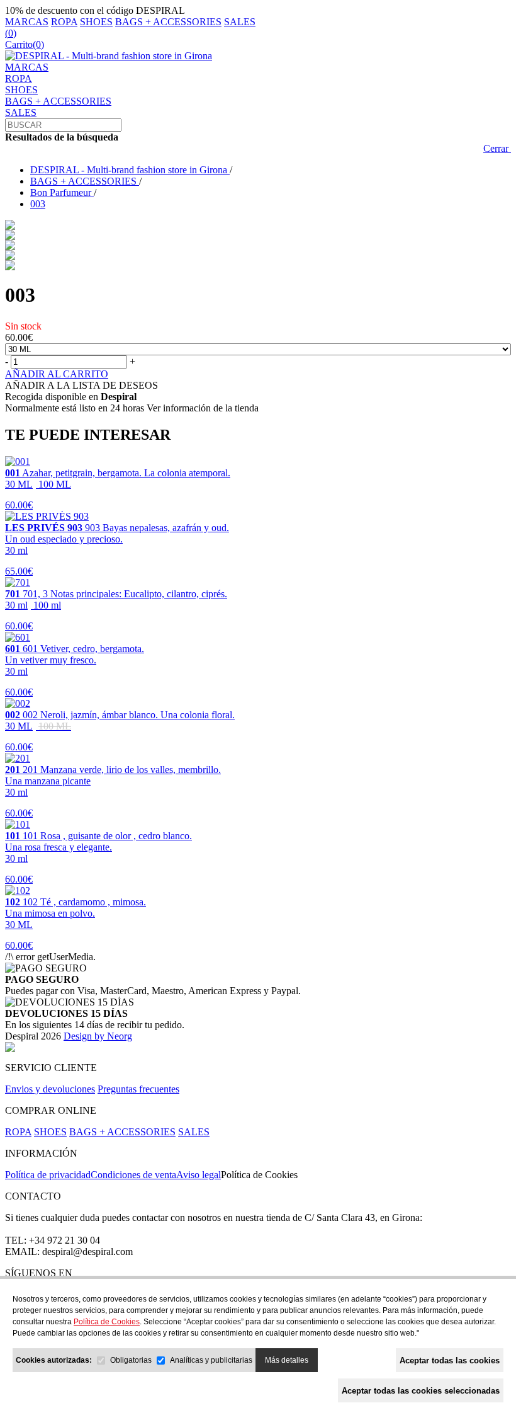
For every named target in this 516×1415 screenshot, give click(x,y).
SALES (239, 21)
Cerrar (497, 148)
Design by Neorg (98, 1036)
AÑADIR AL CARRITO (56, 374)
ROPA (64, 21)
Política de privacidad (48, 1174)
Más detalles (286, 1360)
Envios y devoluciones (50, 1089)
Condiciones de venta (133, 1174)
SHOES (96, 21)
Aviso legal (198, 1174)
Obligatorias (131, 1360)
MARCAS (26, 21)
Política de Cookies (259, 1174)
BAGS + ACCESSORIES (168, 21)
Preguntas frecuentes (138, 1089)
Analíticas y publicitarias (211, 1360)
